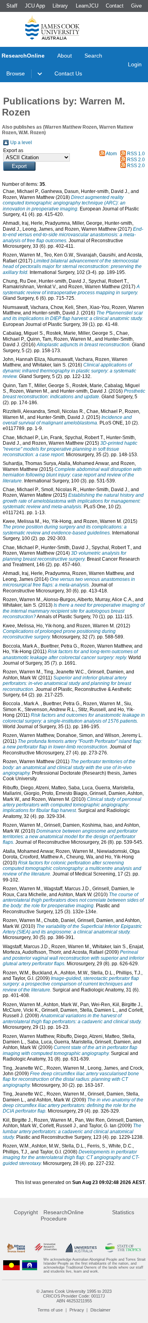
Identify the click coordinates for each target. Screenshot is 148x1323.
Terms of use (50, 1310)
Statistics (123, 1212)
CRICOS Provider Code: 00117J (74, 1296)
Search (93, 55)
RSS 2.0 (136, 159)
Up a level (21, 142)
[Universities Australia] (81, 1247)
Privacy (76, 1310)
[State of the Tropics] (123, 1247)
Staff (11, 6)
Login (135, 64)
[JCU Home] (52, 27)
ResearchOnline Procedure (62, 1215)
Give (136, 6)
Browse (15, 73)
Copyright (26, 1212)
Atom (111, 153)
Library (60, 6)
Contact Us (68, 73)
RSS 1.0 (136, 153)
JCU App (35, 6)
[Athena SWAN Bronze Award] (16, 1247)
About (64, 55)
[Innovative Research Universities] (45, 1247)
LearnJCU (87, 6)
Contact (115, 6)
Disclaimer (100, 1310)
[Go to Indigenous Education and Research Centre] (11, 1265)
